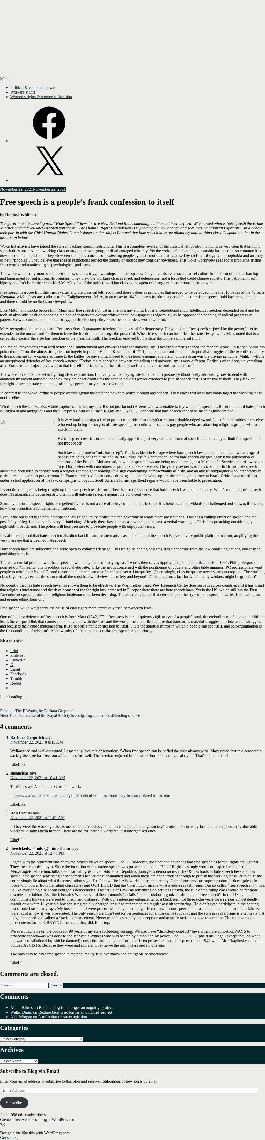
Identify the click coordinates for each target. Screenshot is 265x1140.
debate (256, 228)
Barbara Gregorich (27, 737)
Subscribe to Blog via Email (29, 1071)
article (200, 562)
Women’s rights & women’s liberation (41, 97)
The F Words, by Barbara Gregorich (37, 711)
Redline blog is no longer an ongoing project (76, 1007)
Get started (9, 1137)
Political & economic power (33, 87)
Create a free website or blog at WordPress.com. (39, 1119)
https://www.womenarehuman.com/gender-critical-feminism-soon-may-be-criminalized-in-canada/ (90, 795)
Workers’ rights (22, 92)
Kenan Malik (247, 347)
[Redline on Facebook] (49, 141)
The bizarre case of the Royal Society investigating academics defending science (70, 715)
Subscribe (14, 1102)
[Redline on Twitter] (49, 180)
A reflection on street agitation (62, 1017)
